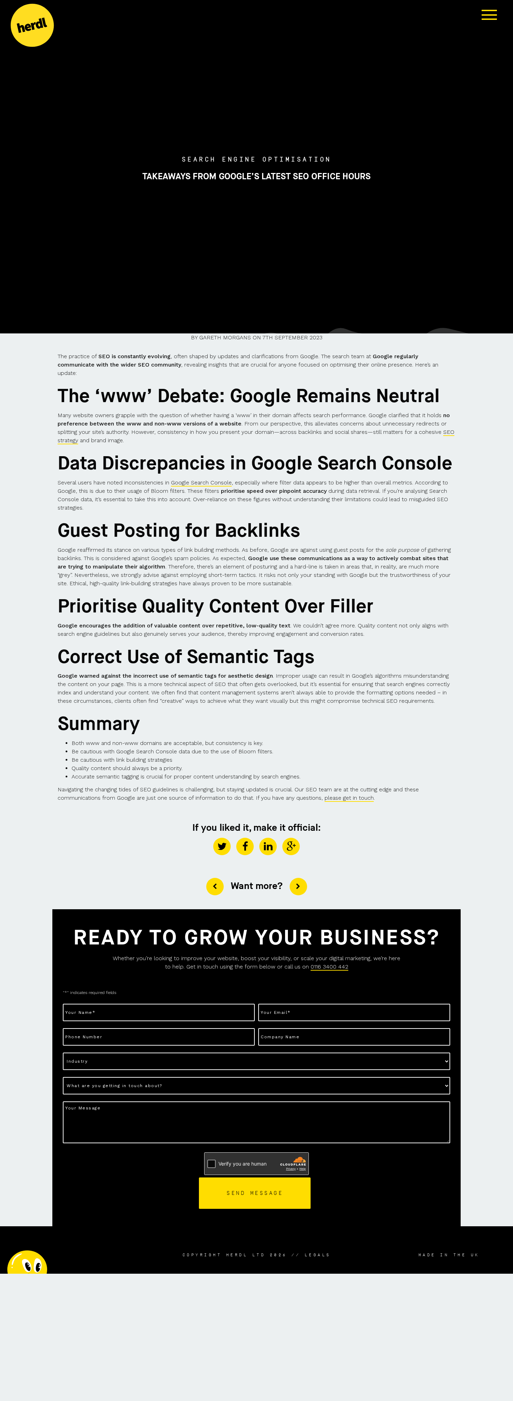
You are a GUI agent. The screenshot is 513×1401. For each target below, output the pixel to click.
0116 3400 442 (329, 966)
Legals (318, 1254)
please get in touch (349, 797)
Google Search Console (201, 482)
